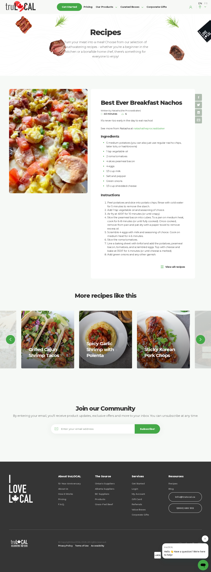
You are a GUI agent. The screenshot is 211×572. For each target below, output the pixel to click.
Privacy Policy (65, 545)
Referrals (137, 504)
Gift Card (137, 499)
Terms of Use (81, 545)
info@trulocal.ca (185, 497)
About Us (63, 488)
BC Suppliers (102, 494)
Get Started (138, 483)
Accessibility (97, 545)
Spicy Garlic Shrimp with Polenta (100, 349)
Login (135, 488)
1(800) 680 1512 (185, 508)
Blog (171, 488)
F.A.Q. (61, 504)
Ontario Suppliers (105, 483)
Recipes (173, 483)
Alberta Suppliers (104, 488)
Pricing (88, 6)
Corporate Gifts (157, 6)
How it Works (65, 494)
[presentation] (10, 339)
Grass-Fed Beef (104, 504)
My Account (138, 494)
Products (100, 499)
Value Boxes (139, 509)
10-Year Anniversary (69, 483)
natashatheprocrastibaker (149, 128)
